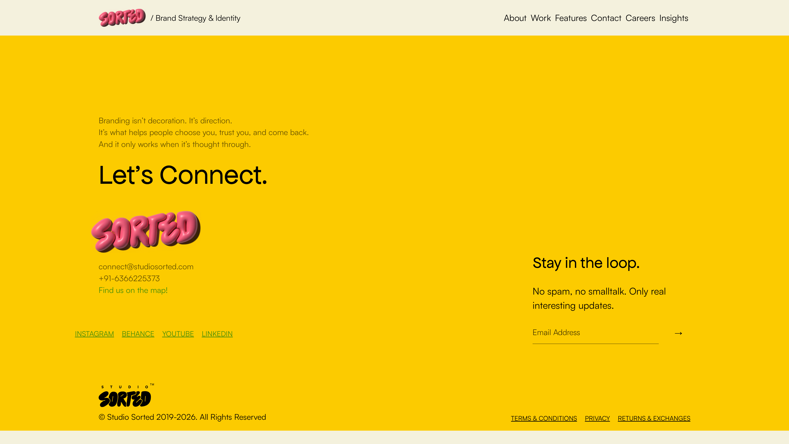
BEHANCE (138, 333)
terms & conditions (544, 418)
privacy (597, 418)
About (515, 17)
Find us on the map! (133, 290)
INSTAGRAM (94, 333)
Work (541, 17)
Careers (640, 17)
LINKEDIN (217, 333)
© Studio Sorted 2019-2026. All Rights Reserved (182, 417)
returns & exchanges (654, 418)
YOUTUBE (178, 333)
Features (571, 17)
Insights (673, 17)
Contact (606, 17)
